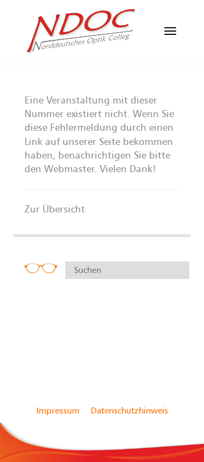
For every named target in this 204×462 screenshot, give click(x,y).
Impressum (57, 410)
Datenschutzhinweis (129, 410)
